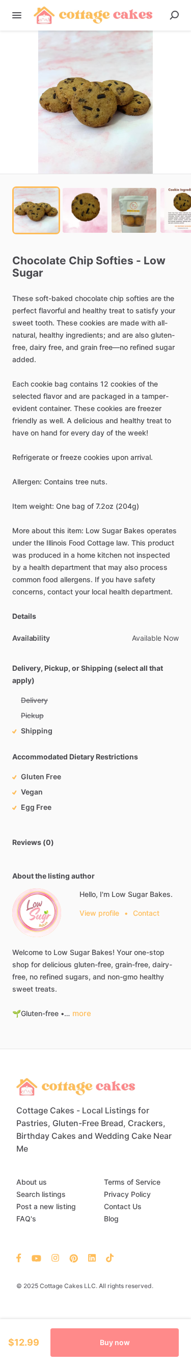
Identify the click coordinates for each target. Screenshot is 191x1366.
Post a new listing (46, 1206)
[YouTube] (36, 1257)
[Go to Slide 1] (36, 210)
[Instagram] (55, 1257)
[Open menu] (17, 15)
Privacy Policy (127, 1194)
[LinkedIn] (92, 1257)
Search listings (41, 1194)
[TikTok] (107, 1257)
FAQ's (26, 1218)
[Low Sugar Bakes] (36, 912)
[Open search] (174, 15)
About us (31, 1182)
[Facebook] (21, 1257)
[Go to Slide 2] (85, 210)
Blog (111, 1218)
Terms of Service (132, 1182)
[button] (95, 102)
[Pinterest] (73, 1257)
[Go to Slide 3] (134, 210)
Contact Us (123, 1206)
